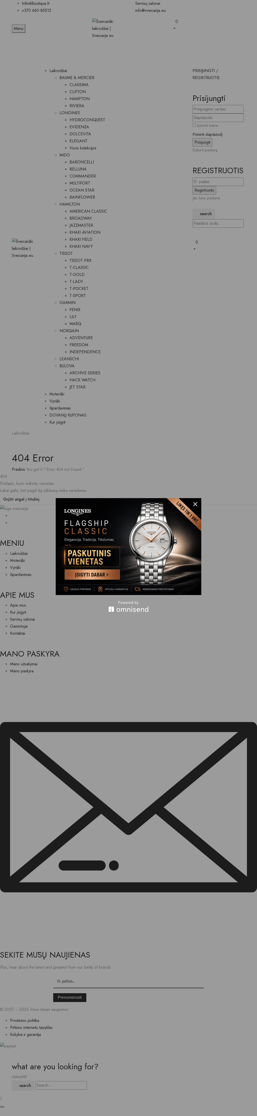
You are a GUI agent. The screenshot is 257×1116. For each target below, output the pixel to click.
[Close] (195, 504)
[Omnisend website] (128, 606)
